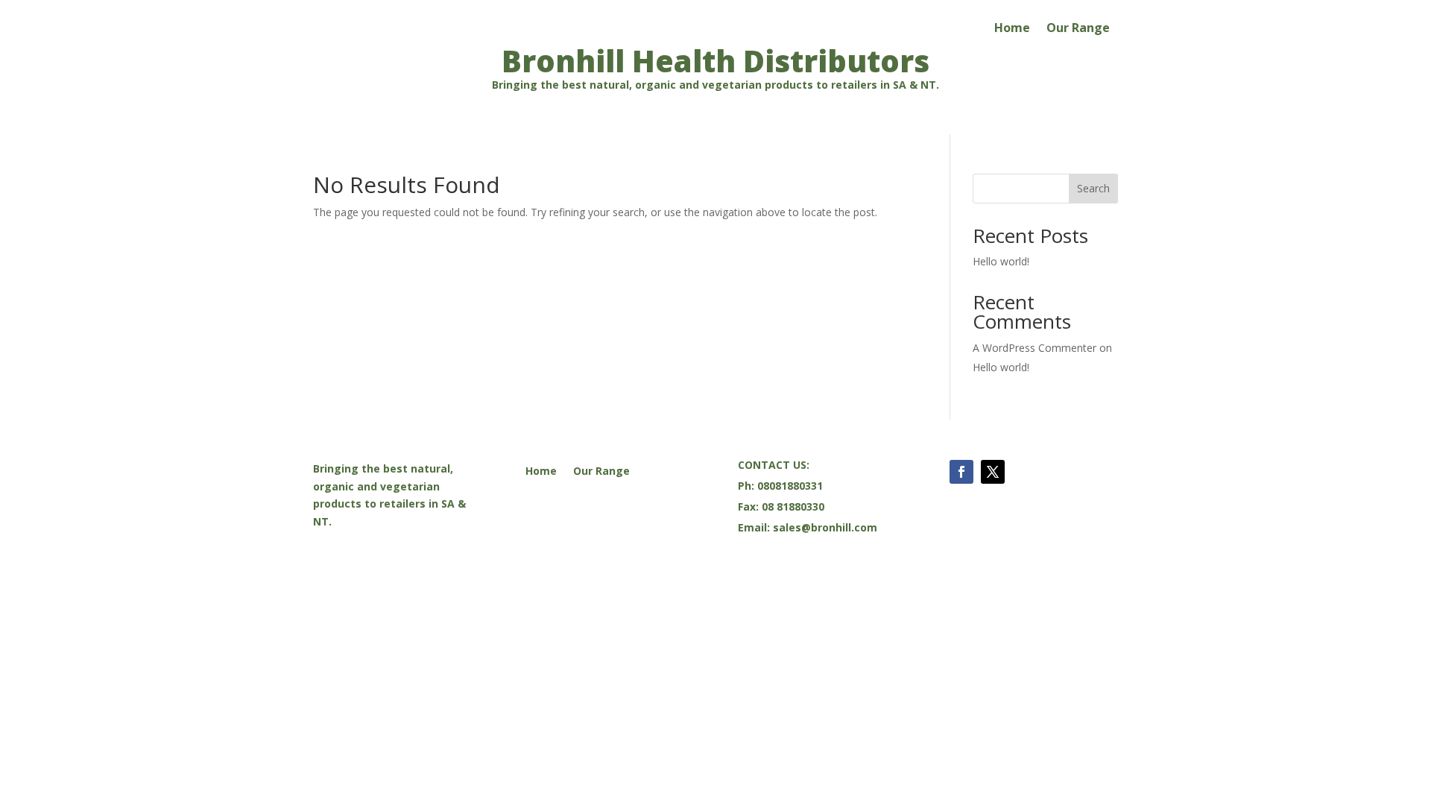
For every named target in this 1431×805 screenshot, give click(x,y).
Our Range (1078, 29)
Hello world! (1001, 261)
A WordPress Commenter (1034, 348)
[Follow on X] (993, 472)
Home (1012, 29)
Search (1093, 188)
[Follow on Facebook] (961, 472)
